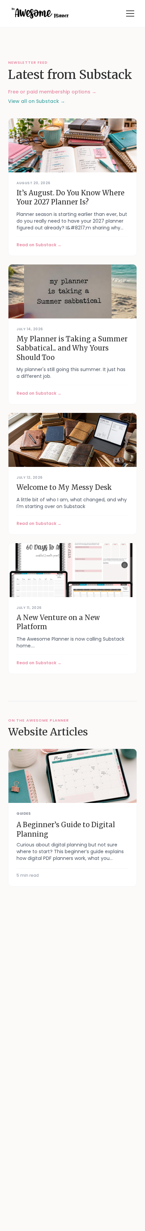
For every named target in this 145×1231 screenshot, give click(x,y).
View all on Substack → (36, 101)
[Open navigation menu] (130, 13)
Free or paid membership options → (52, 91)
